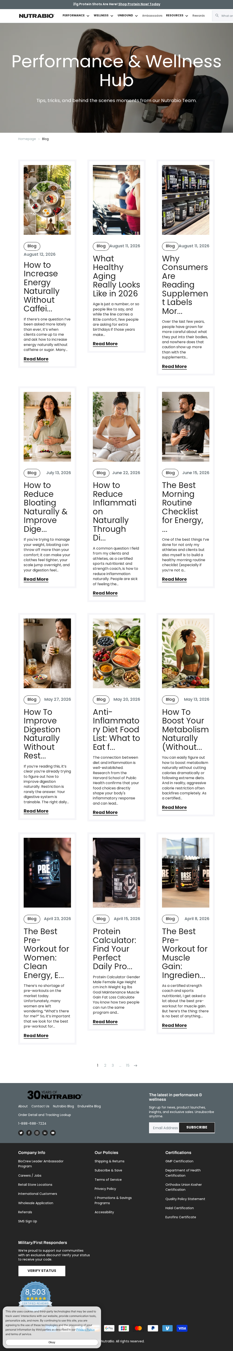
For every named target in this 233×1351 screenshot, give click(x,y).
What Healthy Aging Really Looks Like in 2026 (116, 276)
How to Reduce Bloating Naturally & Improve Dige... (46, 507)
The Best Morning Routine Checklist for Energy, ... (182, 507)
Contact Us (40, 1106)
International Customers (37, 1193)
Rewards (198, 16)
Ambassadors (152, 16)
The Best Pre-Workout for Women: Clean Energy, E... (46, 953)
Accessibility (104, 1212)
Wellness (101, 16)
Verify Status (42, 1271)
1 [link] (97, 1065)
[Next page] (135, 1065)
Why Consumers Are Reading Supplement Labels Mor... (185, 285)
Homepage (27, 139)
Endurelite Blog (89, 1106)
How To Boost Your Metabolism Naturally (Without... (185, 730)
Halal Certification (179, 1208)
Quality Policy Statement (185, 1199)
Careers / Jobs (29, 1175)
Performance (74, 16)
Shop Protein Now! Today (139, 4)
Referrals (25, 1212)
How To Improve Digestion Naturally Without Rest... (42, 734)
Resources (174, 16)
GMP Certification (179, 1161)
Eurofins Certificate (180, 1217)
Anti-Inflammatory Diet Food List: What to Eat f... (116, 730)
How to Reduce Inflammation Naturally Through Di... (114, 511)
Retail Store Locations (35, 1184)
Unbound (125, 16)
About (23, 1106)
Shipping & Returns (109, 1161)
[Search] (217, 15)
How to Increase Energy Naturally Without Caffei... (42, 287)
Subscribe (196, 1127)
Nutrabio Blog (63, 1106)
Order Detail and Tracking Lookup (44, 1115)
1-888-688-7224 (32, 1123)
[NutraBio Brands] (52, 1095)
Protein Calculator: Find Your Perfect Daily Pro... (114, 949)
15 (127, 1065)
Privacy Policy (105, 1188)
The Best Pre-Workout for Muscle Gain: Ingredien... (185, 953)
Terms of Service (108, 1179)
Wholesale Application (35, 1203)
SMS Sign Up (27, 1221)
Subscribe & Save (108, 1170)
